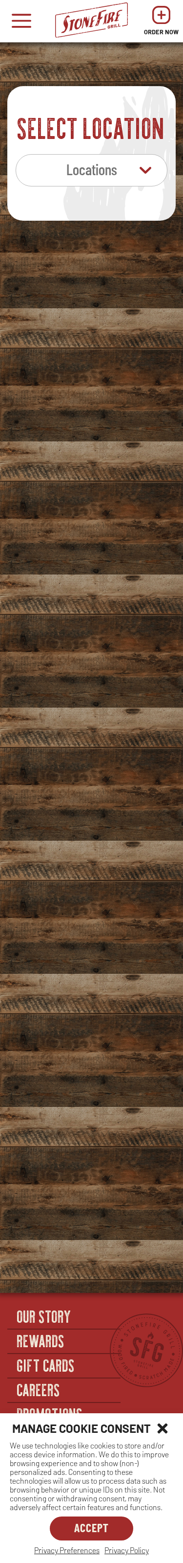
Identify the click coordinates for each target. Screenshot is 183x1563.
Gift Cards (46, 1365)
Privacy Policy (126, 1550)
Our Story (44, 1316)
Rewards (41, 1340)
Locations (91, 169)
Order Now (161, 23)
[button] (162, 1428)
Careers (39, 1389)
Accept (91, 1527)
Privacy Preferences (67, 1550)
